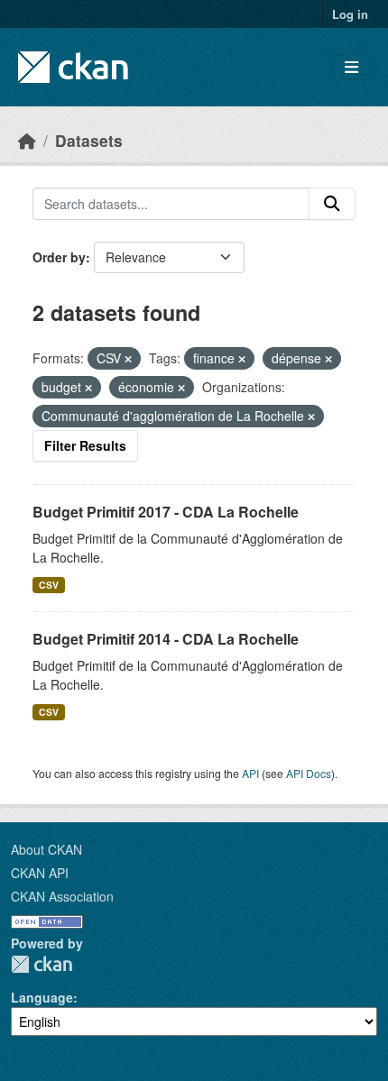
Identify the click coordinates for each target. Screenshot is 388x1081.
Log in (350, 14)
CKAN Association (62, 896)
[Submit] (332, 204)
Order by (59, 257)
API (250, 773)
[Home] (27, 140)
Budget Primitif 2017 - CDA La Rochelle (165, 511)
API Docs (308, 773)
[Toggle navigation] (351, 67)
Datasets (89, 140)
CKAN (41, 964)
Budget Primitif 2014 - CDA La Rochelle (165, 638)
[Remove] (128, 359)
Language (42, 997)
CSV (49, 584)
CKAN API (40, 873)
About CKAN (46, 849)
